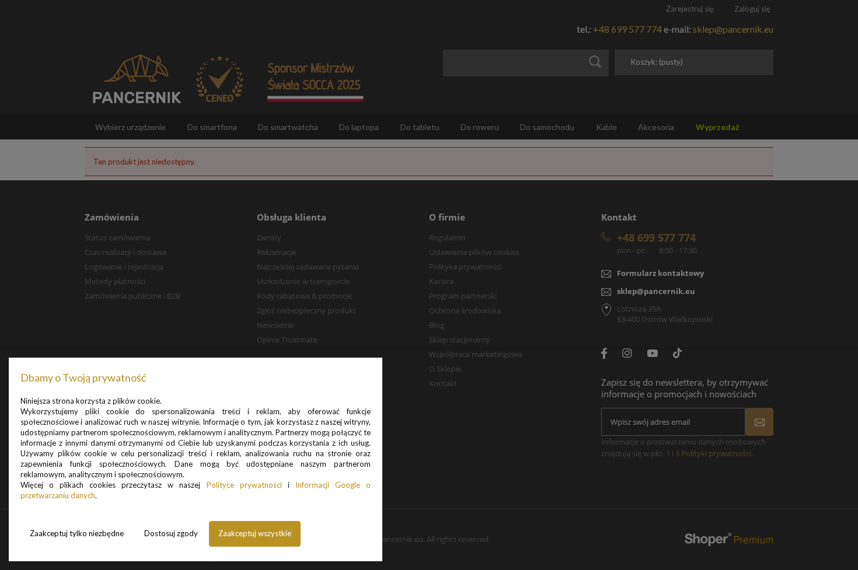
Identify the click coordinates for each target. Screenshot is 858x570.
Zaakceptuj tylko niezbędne (77, 533)
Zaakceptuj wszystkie (254, 533)
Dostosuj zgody (171, 533)
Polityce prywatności (244, 484)
